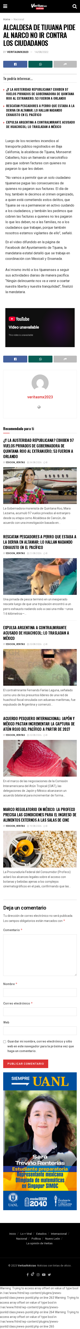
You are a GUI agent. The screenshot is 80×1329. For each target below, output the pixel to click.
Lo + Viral (26, 1234)
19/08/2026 (35, 826)
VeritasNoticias (27, 1266)
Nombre (10, 984)
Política (36, 1239)
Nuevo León (52, 1239)
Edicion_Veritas (15, 462)
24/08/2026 (35, 462)
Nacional (19, 19)
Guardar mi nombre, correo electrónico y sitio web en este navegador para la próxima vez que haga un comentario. (40, 1046)
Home (6, 19)
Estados (41, 1234)
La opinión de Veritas (39, 1243)
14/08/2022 (41, 52)
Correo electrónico (18, 1003)
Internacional (59, 1234)
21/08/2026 (35, 553)
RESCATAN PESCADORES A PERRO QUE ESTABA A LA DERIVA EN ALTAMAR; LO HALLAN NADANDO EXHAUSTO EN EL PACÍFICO (40, 110)
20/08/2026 (35, 644)
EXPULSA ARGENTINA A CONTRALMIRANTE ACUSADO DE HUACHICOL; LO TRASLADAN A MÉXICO (40, 124)
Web (6, 1022)
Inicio (12, 1234)
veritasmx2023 (17, 52)
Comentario (13, 930)
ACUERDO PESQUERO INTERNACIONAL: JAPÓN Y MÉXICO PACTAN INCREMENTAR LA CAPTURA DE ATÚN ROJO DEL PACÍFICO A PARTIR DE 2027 (39, 724)
